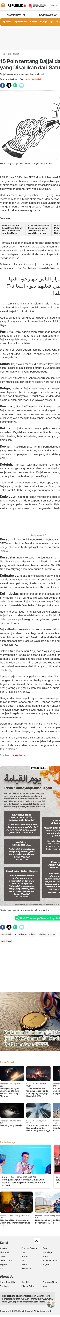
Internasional (6, 1260)
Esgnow (4, 1264)
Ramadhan (26, 1268)
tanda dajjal (6, 934)
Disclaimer (5, 1286)
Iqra (9, 54)
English (46, 1264)
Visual (24, 1264)
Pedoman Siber (50, 1282)
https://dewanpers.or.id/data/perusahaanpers (23, 1301)
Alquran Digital (16, 15)
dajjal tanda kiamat (47, 934)
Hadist (16, 54)
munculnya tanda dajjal (25, 934)
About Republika (7, 1282)
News (2, 1256)
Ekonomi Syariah (29, 1248)
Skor (45, 1248)
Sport (45, 1256)
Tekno (24, 1260)
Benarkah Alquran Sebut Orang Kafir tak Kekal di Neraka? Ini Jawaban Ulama (12, 229)
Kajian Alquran (48, 15)
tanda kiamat (6, 941)
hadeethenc (18, 755)
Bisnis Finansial (50, 1260)
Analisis (25, 1256)
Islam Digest (48, 1252)
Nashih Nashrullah (33, 79)
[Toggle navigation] (3, 5)
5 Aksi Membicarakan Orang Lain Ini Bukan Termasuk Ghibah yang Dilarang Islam (38, 229)
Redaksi (25, 1282)
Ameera (3, 1248)
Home (2, 54)
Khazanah (4, 1252)
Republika (7, 21)
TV (1, 1268)
